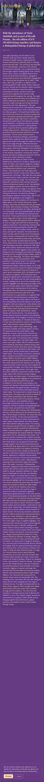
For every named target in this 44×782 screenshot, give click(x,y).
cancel (19, 776)
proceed (8, 776)
